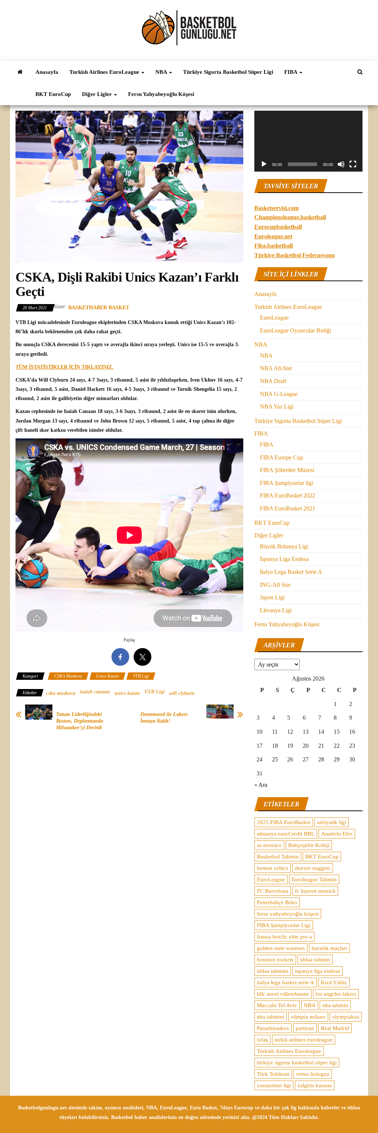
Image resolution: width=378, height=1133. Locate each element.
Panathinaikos (273, 1028)
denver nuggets (312, 868)
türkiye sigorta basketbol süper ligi (297, 1062)
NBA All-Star (276, 368)
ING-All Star (275, 585)
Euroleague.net (273, 236)
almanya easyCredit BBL (286, 834)
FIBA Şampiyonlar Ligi (283, 925)
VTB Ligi (141, 676)
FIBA (291, 72)
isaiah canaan (95, 692)
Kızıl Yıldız (334, 982)
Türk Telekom (273, 1074)
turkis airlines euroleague (304, 1040)
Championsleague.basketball (290, 217)
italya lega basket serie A (285, 982)
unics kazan (127, 693)
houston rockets (275, 959)
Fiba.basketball (273, 245)
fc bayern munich (315, 891)
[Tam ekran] (353, 164)
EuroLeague (274, 317)
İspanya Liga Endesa (284, 559)
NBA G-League (279, 394)
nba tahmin (335, 1005)
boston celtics (272, 868)
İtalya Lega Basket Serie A (291, 572)
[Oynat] (264, 164)
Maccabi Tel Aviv (277, 1005)
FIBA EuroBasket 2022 (287, 495)
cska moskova (60, 693)
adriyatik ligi (331, 822)
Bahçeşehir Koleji (308, 845)
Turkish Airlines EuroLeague (105, 72)
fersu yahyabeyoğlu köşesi (288, 914)
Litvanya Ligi (276, 610)
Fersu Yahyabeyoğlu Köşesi (161, 94)
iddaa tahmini (272, 971)
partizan (305, 1028)
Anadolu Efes (337, 834)
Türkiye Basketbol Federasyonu (294, 255)
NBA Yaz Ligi (276, 406)
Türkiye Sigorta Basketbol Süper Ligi (228, 72)
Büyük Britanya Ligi (284, 546)
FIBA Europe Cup (281, 457)
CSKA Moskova (68, 676)
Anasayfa (46, 72)
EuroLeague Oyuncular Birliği (295, 330)
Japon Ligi (272, 597)
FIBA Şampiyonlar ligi (286, 483)
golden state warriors (281, 948)
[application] (308, 141)
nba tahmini (270, 1017)
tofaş (262, 1040)
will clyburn (182, 693)
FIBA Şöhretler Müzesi (287, 470)
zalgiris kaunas (315, 1085)
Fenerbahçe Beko (277, 902)
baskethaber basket (98, 307)
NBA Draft (273, 381)
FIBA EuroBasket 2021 (287, 508)
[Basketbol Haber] (20, 72)
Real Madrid (335, 1028)
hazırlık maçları (329, 948)
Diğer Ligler (97, 94)
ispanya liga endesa (317, 971)
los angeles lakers (336, 994)
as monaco (269, 845)
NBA (161, 72)
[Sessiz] (341, 164)
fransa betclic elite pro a (284, 937)
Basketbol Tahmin (278, 857)
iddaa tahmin (315, 959)
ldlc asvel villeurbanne (283, 994)
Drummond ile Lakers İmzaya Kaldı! (164, 718)
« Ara (260, 785)
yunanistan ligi (274, 1085)
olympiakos (345, 1017)
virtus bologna (312, 1074)
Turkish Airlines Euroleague (289, 1051)
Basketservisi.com (276, 208)
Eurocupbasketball (278, 227)
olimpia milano (308, 1017)
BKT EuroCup (53, 94)
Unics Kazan (107, 676)
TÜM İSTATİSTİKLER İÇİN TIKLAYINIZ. (64, 367)
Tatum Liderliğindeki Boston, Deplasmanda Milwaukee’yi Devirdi (79, 721)
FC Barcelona (272, 891)
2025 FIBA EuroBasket (283, 822)
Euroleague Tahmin (314, 879)
